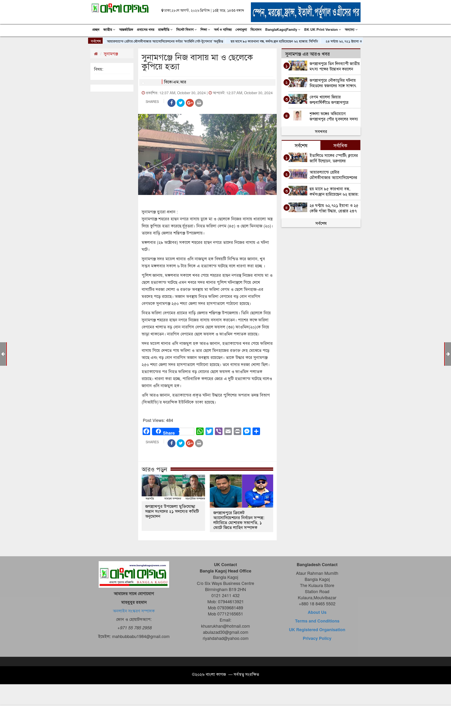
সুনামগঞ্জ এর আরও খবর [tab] (307, 53)
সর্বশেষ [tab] (301, 145)
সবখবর (321, 131)
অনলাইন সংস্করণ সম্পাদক (134, 610)
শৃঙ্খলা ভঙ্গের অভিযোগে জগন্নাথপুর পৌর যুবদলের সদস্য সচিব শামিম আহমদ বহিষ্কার (334, 116)
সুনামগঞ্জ (111, 53)
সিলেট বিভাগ (185, 29)
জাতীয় (108, 29)
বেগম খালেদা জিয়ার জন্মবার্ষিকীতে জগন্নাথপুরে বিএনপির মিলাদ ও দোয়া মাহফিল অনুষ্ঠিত (335, 99)
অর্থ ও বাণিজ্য (223, 29)
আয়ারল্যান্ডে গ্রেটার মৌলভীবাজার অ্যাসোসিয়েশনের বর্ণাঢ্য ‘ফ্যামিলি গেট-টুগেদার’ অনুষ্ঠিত (148, 41)
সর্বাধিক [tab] (340, 145)
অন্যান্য (350, 29)
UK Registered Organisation (317, 629)
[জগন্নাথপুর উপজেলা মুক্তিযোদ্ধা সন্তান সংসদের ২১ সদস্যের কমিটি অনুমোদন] (173, 488)
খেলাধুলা (241, 29)
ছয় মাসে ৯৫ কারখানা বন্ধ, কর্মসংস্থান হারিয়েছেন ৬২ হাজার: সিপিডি (258, 41)
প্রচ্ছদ (96, 29)
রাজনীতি (164, 29)
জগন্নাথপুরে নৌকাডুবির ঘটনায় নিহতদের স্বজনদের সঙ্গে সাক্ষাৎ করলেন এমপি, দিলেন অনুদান (333, 82)
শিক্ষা (204, 29)
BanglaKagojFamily (281, 29)
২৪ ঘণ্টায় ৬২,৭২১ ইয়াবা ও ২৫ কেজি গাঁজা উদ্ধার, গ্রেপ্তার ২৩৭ (350, 41)
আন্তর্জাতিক (126, 29)
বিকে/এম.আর (175, 81)
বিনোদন (256, 29)
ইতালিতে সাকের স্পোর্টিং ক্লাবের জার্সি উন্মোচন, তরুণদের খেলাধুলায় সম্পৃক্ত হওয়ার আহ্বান (334, 157)
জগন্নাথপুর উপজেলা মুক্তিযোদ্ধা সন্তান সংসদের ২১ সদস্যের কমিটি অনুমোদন (172, 511)
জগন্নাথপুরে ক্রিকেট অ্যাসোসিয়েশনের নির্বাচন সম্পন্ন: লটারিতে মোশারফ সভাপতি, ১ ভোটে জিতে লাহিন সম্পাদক (238, 520)
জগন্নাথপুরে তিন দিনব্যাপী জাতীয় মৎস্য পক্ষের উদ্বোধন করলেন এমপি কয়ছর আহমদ (335, 66)
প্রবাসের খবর (145, 29)
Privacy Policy (317, 638)
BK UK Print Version (321, 29)
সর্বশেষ (321, 223)
